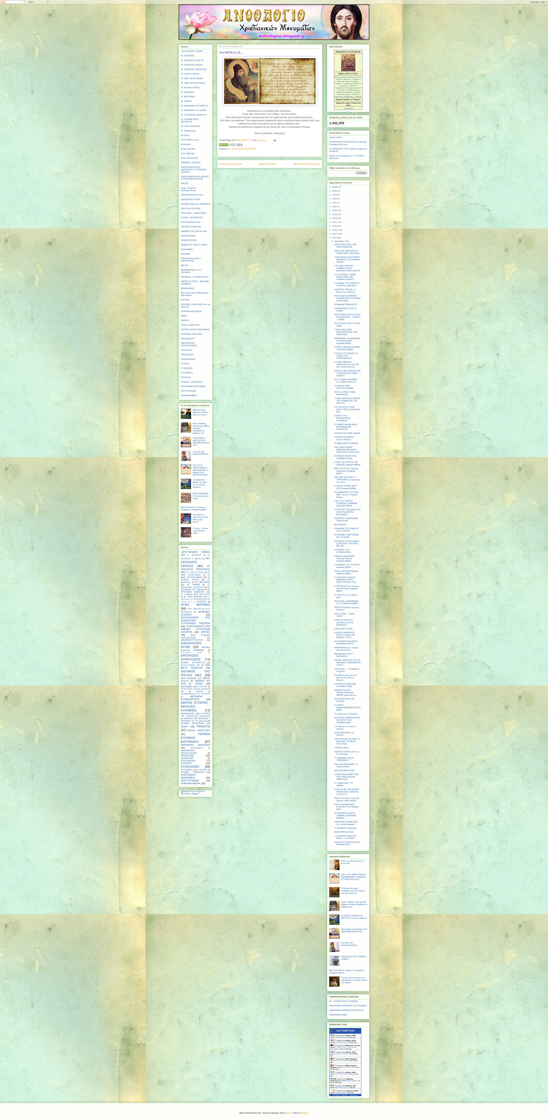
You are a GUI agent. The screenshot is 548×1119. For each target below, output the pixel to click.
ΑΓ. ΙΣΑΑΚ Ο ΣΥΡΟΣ (190, 74)
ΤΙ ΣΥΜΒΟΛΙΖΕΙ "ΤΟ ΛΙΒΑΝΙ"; (343, 784)
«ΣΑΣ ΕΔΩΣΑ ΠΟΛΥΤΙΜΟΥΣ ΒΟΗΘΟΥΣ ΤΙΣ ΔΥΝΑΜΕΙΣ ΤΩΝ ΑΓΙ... (347, 259)
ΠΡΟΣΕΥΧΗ (186, 350)
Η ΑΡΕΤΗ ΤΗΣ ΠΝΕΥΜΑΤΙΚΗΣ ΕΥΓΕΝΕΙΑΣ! (342, 418)
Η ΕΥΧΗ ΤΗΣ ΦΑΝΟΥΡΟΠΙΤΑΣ (200, 453)
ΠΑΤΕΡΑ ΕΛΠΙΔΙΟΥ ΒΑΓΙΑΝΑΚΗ (195, 329)
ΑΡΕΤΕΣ (185, 183)
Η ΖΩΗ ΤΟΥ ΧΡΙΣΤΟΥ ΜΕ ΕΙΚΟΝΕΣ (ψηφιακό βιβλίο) (347, 463)
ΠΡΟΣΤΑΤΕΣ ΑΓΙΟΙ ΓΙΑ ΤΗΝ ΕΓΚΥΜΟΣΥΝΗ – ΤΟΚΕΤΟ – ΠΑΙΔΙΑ (347, 317)
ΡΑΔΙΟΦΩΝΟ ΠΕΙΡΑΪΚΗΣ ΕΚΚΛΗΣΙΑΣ (346, 1010)
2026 (335, 187)
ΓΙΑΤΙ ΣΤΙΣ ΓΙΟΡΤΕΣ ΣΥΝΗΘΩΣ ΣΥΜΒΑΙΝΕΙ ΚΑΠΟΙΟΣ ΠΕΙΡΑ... (345, 503)
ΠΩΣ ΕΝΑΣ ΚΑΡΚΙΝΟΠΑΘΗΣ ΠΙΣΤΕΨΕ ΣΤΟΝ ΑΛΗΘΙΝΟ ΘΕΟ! (347, 720)
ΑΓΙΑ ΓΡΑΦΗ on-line (190, 140)
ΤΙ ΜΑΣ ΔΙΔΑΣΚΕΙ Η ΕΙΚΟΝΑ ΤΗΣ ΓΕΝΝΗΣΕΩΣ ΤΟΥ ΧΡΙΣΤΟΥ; (347, 400)
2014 (335, 234)
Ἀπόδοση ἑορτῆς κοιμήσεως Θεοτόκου (347, 77)
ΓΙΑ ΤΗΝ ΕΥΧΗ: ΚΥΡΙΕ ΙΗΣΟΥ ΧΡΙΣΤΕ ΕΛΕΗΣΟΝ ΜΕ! (347, 409)
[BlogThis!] (233, 144)
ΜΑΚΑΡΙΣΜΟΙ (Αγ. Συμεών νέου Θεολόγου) (346, 648)
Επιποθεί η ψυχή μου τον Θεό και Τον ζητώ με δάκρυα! (345, 677)
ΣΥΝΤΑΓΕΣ (186, 377)
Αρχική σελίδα (267, 163)
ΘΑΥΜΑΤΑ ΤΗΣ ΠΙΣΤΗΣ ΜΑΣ (194, 231)
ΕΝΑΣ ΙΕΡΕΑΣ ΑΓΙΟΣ (343, 832)
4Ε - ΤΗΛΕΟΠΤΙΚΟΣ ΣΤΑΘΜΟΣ (343, 1001)
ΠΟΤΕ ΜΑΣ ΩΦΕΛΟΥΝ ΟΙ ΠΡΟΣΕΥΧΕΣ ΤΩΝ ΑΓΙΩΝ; (347, 252)
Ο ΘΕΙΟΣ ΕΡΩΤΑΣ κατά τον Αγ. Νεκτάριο (346, 753)
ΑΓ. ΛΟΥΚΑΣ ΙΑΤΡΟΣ (190, 87)
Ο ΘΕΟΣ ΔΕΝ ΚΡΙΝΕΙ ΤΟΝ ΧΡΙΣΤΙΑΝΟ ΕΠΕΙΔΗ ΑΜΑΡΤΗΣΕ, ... (346, 776)
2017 (335, 222)
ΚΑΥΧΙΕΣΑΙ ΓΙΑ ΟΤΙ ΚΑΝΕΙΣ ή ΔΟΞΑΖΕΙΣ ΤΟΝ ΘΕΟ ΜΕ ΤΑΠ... (346, 543)
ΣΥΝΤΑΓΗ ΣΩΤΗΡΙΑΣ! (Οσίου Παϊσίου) (344, 438)
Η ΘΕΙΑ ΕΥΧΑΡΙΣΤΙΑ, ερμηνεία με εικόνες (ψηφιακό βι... (343, 622)
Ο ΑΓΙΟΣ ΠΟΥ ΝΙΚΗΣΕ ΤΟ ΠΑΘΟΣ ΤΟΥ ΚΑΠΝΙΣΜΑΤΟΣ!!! (346, 355)
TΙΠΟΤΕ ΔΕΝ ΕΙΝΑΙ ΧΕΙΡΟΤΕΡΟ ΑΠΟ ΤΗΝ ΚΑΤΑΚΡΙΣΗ (345, 332)
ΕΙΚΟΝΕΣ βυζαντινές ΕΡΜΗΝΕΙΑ (195, 204)
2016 (335, 226)
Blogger (304, 1113)
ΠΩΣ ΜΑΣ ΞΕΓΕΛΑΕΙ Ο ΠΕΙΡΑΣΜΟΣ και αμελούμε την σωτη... (347, 479)
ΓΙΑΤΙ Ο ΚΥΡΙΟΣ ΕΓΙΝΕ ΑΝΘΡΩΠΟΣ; (344, 393)
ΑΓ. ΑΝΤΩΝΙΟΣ (187, 56)
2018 (335, 218)
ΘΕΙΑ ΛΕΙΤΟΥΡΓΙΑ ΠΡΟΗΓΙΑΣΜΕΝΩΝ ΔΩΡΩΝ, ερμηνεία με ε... (346, 692)
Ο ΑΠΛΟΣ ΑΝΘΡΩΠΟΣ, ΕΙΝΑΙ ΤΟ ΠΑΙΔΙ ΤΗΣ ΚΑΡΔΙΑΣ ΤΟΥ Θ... (344, 635)
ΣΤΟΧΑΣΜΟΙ (187, 368)
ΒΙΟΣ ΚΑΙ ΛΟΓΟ (341, 1087)
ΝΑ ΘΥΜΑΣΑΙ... (341, 524)
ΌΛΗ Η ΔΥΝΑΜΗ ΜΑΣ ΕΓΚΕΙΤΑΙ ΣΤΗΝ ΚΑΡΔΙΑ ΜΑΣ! (346, 806)
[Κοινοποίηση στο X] (236, 144)
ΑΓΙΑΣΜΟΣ (186, 144)
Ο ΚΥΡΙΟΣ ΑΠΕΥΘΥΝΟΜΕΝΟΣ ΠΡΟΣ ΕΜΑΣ (347, 707)
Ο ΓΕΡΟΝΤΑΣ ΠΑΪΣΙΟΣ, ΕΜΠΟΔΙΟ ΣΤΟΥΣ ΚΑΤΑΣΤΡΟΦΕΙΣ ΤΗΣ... (346, 579)
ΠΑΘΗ (184, 316)
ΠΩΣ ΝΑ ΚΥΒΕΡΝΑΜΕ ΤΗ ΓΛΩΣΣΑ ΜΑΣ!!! (345, 765)
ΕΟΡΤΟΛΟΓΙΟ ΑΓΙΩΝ (190, 208)
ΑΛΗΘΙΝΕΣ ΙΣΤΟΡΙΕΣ (191, 162)
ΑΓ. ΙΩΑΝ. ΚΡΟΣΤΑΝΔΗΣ (192, 78)
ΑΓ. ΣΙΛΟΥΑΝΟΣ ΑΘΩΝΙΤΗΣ (242, 149)
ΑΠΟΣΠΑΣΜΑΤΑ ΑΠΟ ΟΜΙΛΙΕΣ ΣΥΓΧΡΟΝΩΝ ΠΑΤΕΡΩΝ (195, 177)
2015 (335, 230)
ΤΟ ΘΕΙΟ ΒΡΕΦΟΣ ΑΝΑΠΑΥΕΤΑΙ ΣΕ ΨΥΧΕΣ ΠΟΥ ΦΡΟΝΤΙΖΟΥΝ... (346, 364)
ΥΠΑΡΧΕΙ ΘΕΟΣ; (341, 748)
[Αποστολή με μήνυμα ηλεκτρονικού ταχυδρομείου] (230, 144)
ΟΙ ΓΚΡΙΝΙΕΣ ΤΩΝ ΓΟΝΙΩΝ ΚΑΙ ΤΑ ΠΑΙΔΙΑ (346, 536)
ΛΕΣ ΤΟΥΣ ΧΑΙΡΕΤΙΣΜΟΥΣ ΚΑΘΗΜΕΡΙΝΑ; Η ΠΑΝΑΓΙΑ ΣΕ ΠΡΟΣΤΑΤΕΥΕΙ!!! (200, 470)
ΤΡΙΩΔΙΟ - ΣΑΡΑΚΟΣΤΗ (192, 382)
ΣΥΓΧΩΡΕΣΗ (187, 373)
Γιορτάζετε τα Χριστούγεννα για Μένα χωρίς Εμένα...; (200, 518)
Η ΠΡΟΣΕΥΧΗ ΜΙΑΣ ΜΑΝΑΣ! (347, 433)
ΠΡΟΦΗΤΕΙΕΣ (187, 354)
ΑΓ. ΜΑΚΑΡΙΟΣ (187, 92)
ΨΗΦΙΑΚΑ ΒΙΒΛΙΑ (189, 395)
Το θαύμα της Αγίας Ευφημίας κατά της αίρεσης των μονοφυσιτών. (353, 890)
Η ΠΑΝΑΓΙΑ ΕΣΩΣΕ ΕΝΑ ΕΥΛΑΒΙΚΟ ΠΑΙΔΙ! (345, 457)
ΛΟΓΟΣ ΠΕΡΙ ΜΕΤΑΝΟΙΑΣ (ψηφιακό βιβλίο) (346, 572)
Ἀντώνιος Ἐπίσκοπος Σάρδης (348, 93)
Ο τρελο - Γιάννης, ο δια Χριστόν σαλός (201, 530)
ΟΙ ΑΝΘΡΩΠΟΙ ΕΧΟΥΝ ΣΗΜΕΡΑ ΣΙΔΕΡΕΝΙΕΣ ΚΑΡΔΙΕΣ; (345, 815)
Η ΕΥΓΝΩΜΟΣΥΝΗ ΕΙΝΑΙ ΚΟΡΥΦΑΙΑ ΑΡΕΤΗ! (345, 642)
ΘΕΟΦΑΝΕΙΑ (187, 249)
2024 (335, 195)
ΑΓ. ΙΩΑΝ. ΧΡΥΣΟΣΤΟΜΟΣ (193, 83)
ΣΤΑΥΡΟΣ (185, 363)
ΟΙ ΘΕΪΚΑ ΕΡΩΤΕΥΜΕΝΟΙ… (347, 443)
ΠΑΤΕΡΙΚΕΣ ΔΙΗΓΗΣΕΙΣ (191, 334)
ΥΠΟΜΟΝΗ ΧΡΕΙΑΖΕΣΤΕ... (346, 304)
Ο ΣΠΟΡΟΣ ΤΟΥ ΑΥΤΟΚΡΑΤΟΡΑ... (343, 551)
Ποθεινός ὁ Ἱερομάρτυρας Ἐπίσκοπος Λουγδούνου (348, 87)
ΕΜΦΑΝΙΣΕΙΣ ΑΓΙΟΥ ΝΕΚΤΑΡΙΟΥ (343, 655)
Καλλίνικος (342, 90)
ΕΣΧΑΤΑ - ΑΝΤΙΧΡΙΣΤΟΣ (192, 217)
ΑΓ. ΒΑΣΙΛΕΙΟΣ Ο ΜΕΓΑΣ (192, 60)
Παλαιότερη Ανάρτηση (306, 163)
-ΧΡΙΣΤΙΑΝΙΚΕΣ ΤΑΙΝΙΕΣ (192, 51)
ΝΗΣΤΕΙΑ (185, 300)
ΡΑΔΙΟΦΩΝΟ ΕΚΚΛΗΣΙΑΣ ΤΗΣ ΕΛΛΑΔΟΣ (348, 1005)
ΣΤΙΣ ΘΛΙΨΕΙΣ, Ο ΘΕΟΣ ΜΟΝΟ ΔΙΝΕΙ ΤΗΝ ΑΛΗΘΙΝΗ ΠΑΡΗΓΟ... (345, 276)
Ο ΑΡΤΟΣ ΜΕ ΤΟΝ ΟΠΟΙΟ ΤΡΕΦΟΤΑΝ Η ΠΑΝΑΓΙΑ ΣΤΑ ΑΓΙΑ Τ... (346, 791)
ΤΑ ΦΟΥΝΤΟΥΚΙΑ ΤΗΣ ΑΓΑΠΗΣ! (344, 700)
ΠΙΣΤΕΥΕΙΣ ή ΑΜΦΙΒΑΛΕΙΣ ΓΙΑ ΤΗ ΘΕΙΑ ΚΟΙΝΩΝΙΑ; (346, 602)
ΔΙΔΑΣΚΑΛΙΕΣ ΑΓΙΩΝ (190, 199)
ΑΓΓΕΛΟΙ (185, 135)
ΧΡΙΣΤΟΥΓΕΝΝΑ (188, 391)
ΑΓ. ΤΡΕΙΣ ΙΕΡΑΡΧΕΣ (190, 126)
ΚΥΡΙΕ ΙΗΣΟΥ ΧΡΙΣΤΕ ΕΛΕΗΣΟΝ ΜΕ (191, 259)
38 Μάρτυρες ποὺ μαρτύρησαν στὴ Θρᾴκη (348, 91)
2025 (335, 191)
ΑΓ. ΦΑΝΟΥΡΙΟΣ (188, 131)
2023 (335, 199)
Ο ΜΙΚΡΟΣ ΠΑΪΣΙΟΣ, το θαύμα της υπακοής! (345, 290)
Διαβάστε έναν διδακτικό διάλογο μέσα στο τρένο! (200, 412)
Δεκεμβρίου (340, 241)
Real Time (344, 1095)
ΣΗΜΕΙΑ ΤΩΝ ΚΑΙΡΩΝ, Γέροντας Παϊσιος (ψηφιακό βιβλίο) (344, 558)
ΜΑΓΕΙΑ (184, 265)
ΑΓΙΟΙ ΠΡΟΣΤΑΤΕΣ (189, 158)
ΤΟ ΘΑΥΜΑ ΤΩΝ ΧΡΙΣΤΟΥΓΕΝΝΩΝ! (344, 387)
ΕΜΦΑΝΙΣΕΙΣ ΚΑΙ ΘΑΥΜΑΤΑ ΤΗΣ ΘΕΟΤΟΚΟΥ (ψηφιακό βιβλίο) (347, 340)
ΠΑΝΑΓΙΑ (185, 320)
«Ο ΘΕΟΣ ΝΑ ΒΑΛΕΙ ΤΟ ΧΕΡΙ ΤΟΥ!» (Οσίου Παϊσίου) (200, 483)
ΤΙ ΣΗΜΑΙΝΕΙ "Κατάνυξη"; (345, 828)
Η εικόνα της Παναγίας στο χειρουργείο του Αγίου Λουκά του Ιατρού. (354, 980)
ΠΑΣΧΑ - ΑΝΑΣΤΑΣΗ (190, 325)
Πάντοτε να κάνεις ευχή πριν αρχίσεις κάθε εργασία (346, 799)
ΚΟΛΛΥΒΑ (185, 254)
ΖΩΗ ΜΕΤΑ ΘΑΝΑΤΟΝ (191, 227)
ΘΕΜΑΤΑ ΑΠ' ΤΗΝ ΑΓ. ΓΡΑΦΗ (194, 245)
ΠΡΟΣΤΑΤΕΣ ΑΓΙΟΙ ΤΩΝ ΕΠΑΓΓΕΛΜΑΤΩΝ (345, 245)
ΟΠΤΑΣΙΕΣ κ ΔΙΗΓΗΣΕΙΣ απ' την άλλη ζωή (195, 719)
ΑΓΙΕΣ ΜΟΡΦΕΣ (188, 149)
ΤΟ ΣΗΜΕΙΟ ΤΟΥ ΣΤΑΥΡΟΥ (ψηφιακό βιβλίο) (347, 566)
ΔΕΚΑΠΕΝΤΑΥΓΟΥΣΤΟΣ (192, 195)
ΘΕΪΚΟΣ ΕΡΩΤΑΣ (189, 240)
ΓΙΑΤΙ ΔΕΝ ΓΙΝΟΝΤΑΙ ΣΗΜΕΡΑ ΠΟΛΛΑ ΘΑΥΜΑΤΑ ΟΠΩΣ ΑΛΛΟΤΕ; (347, 268)
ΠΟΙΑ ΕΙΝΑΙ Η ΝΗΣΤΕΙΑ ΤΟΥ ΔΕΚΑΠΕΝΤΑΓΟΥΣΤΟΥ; (201, 441)
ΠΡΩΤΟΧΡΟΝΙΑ (188, 359)
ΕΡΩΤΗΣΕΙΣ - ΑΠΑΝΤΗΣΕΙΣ (193, 213)
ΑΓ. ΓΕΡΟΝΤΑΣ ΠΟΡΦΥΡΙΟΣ (194, 69)
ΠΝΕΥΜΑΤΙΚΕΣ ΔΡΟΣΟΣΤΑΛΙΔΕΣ (189, 344)
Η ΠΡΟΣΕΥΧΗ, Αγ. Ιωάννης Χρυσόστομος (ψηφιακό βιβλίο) (346, 588)
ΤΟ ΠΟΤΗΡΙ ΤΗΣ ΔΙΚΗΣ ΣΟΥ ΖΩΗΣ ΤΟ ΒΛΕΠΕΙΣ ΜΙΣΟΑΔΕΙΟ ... (347, 512)
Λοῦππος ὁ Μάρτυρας (343, 79)
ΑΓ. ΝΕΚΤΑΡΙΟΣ (188, 96)
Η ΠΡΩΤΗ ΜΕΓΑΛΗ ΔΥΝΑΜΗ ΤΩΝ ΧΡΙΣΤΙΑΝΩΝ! (347, 348)
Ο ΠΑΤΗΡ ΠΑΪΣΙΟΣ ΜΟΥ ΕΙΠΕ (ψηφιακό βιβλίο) (345, 487)
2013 (335, 238)
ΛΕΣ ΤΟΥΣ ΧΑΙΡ (342, 1054)
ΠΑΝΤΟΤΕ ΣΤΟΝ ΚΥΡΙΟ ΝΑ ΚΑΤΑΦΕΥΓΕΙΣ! (347, 843)
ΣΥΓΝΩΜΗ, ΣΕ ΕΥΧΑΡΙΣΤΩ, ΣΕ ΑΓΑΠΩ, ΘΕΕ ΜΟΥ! (347, 284)
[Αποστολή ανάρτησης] (274, 140)
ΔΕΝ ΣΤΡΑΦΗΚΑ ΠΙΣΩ (344, 770)
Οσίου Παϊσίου (341, 1037)
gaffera (288, 1113)
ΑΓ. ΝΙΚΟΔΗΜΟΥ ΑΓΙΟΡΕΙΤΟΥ (194, 106)
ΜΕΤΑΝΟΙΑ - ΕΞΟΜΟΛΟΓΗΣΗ (194, 277)
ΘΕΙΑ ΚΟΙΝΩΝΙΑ (188, 236)
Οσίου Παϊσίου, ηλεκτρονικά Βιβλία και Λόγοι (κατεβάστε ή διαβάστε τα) (354, 904)
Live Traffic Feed (345, 1030)
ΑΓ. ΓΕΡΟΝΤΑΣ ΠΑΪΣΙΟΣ (192, 65)
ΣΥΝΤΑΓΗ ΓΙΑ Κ (341, 1042)
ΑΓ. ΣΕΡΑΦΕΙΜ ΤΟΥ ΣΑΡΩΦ (193, 110)
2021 (335, 206)
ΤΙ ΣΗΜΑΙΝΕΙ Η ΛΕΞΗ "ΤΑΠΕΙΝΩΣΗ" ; (344, 759)
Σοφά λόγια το (341, 1092)
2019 (335, 214)
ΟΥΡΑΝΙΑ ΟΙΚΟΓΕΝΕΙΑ (191, 311)
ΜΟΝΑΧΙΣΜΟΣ (188, 288)
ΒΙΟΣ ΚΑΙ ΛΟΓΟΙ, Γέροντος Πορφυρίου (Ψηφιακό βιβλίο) (193, 508)
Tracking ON (353, 1095)
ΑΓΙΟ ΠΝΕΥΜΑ (187, 153)
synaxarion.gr (348, 108)
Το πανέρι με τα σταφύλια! (345, 714)
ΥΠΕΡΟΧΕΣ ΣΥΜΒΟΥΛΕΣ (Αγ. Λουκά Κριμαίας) (346, 823)
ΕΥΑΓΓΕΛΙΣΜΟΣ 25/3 (190, 222)
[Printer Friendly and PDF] (223, 145)
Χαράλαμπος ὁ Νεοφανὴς (353, 96)
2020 (335, 210)
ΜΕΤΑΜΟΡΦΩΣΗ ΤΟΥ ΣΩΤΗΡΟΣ (195, 694)
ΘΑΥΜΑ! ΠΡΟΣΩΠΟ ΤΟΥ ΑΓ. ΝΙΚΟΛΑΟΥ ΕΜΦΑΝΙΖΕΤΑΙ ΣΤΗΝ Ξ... (347, 662)
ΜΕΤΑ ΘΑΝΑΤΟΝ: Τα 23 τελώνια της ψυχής (201, 496)
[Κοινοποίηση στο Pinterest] (241, 144)
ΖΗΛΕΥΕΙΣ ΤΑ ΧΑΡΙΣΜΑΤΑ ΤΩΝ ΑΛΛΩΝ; (346, 519)
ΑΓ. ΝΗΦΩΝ (186, 101)
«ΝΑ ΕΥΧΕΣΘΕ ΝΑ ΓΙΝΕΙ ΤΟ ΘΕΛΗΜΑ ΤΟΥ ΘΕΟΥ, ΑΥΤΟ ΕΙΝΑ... (347, 741)
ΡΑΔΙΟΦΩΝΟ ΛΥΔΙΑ (338, 1015)
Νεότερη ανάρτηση (230, 163)
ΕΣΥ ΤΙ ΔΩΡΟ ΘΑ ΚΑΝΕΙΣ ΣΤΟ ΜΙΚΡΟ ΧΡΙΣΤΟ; (345, 380)
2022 (335, 203)
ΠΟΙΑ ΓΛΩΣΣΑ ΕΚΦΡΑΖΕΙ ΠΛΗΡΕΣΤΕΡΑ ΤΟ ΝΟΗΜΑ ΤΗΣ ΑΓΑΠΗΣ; (347, 298)
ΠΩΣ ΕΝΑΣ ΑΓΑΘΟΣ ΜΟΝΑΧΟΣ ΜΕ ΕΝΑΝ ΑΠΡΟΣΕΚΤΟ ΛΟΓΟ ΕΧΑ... (347, 449)
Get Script (336, 1095)
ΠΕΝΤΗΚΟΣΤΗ (188, 338)
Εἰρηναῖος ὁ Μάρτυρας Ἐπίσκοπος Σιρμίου (349, 80)
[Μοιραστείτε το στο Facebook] (238, 144)
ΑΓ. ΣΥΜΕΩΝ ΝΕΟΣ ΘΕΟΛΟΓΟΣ (190, 120)
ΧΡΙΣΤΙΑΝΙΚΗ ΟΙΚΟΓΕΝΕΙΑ (193, 386)
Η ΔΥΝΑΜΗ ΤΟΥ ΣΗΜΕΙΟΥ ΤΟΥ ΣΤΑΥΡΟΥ (346, 529)
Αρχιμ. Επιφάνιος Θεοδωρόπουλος (188, 189)
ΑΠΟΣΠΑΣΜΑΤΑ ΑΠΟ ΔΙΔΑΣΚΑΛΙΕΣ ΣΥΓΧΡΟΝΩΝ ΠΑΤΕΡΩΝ (193, 169)
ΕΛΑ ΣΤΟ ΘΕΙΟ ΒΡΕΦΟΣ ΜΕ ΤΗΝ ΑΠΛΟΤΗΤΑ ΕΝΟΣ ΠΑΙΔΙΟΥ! (347, 373)
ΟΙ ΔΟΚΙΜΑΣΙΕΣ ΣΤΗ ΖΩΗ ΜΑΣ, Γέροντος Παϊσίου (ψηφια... (346, 494)
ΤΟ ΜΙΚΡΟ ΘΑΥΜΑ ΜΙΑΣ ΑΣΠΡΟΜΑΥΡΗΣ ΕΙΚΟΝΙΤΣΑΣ (345, 426)
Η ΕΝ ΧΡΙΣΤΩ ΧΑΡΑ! (343, 629)
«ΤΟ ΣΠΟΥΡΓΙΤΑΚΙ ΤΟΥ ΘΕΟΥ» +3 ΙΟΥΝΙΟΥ (345, 837)
